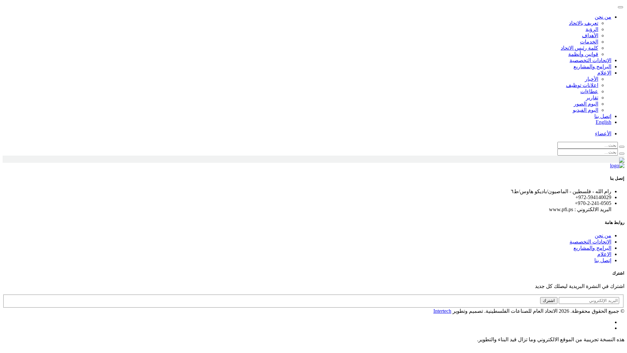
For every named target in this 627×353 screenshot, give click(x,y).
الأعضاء (603, 133)
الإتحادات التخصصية (590, 60)
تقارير (592, 97)
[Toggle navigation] (620, 7)
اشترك (549, 300)
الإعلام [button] (604, 73)
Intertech (442, 311)
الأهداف (590, 35)
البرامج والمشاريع (592, 66)
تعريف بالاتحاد (583, 23)
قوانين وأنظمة (583, 54)
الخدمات (589, 41)
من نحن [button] (603, 17)
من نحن (603, 235)
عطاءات (589, 91)
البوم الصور (586, 104)
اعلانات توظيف (582, 85)
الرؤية (592, 29)
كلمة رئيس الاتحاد (579, 48)
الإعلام (604, 254)
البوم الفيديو (585, 110)
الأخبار (591, 79)
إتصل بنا (602, 116)
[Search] (621, 147)
